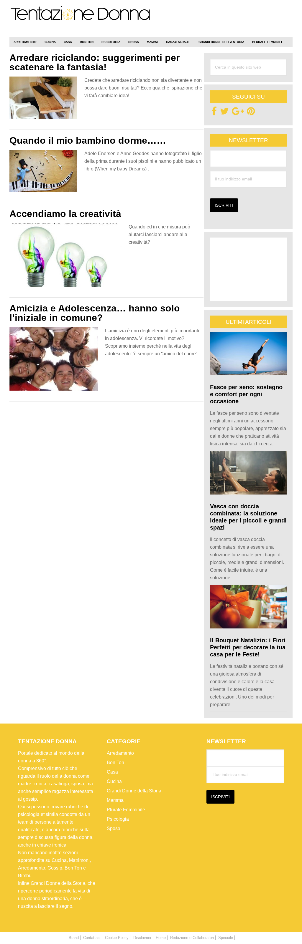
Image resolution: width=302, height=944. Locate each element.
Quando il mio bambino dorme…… (87, 140)
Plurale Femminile (126, 809)
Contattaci (92, 937)
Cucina (114, 781)
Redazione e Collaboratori (192, 937)
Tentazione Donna (80, 20)
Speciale (225, 937)
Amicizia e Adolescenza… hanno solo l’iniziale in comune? (94, 313)
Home (161, 937)
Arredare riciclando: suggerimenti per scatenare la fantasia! (94, 62)
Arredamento (120, 753)
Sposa (113, 828)
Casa (112, 771)
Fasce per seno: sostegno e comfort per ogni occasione (246, 394)
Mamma (115, 800)
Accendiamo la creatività (65, 213)
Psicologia (118, 819)
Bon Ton (115, 762)
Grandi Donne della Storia (134, 790)
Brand (74, 937)
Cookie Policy (117, 937)
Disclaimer (142, 937)
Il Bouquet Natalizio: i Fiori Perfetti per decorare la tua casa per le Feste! (247, 647)
